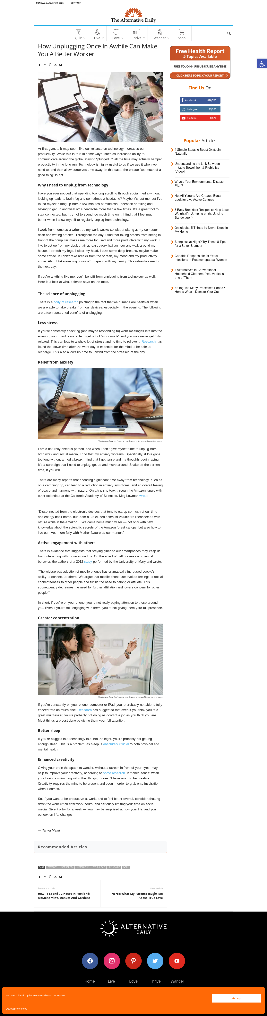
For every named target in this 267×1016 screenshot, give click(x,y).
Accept (236, 998)
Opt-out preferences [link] (16, 1008)
